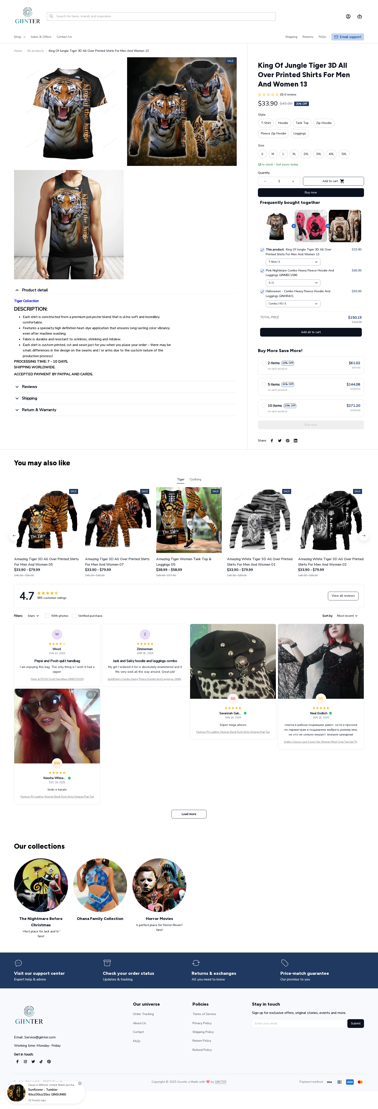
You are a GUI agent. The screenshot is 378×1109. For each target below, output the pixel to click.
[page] (350, 37)
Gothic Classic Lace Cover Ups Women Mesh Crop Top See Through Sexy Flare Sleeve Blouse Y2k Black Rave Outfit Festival (321, 742)
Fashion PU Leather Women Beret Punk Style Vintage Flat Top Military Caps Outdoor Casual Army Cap (233, 732)
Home (18, 51)
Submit (355, 1023)
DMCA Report (52, 1082)
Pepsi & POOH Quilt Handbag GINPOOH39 (57, 679)
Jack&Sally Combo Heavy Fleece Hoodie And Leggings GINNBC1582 (145, 679)
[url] (220, 1081)
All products (35, 51)
